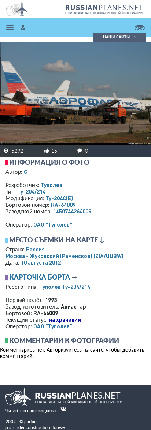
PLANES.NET (104, 7)
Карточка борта (39, 277)
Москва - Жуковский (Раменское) (64, 256)
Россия (35, 249)
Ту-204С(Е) (59, 198)
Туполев (51, 185)
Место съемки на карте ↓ (56, 240)
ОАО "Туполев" (52, 224)
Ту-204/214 (31, 191)
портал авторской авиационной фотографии (104, 13)
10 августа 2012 (41, 262)
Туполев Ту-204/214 (64, 286)
